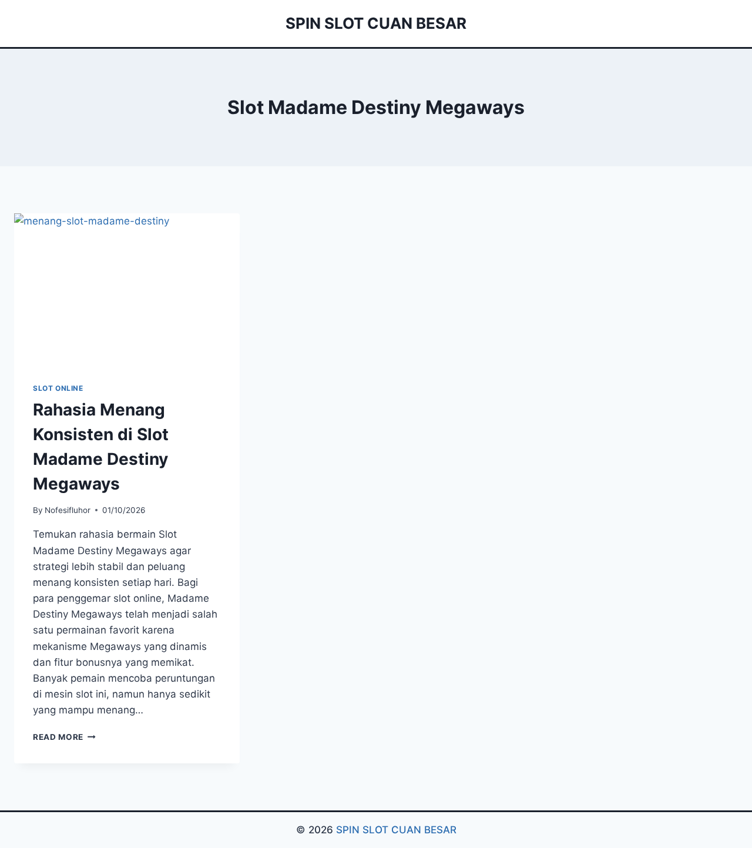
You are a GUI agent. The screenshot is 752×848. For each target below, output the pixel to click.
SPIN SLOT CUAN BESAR (396, 830)
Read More (64, 737)
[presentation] (127, 288)
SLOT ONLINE (58, 388)
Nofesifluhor (67, 510)
